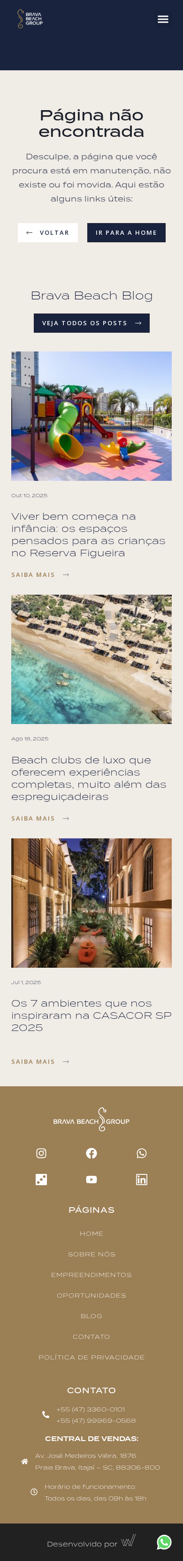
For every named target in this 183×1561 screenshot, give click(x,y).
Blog (91, 1316)
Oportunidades (91, 1296)
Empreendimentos (91, 1275)
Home (92, 1234)
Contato (91, 1337)
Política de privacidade (91, 1357)
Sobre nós (91, 1254)
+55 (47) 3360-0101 (90, 1409)
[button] (163, 19)
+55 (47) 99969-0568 (96, 1421)
